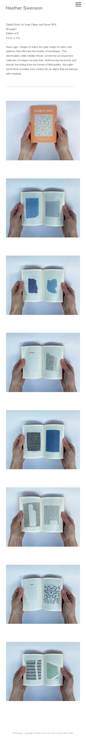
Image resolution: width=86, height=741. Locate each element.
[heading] (24, 8)
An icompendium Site (62, 733)
